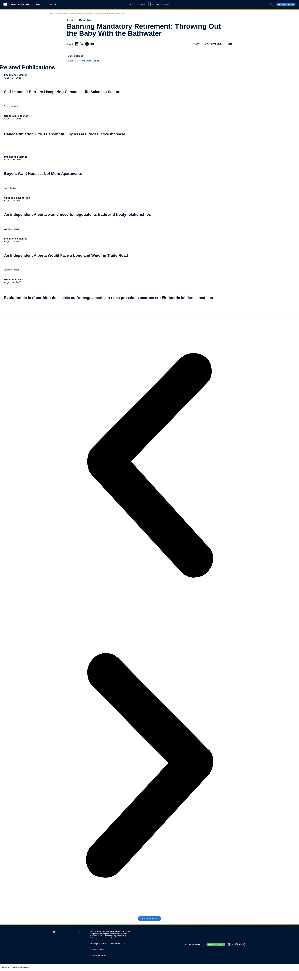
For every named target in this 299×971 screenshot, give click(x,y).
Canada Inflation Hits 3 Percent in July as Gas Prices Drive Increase (64, 134)
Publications (60, 13)
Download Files (213, 44)
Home (52, 13)
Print (197, 44)
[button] (76, 44)
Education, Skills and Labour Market (83, 61)
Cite (230, 44)
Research (68, 13)
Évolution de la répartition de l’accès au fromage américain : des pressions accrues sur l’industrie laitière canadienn (108, 298)
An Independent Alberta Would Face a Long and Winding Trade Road (66, 255)
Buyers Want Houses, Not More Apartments (43, 173)
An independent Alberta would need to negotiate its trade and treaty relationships (77, 214)
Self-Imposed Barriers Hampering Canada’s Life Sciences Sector (62, 92)
